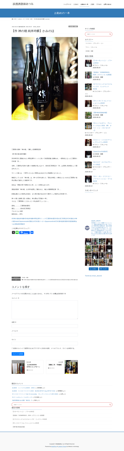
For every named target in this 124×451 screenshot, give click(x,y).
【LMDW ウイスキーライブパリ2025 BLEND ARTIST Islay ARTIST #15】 (34, 391)
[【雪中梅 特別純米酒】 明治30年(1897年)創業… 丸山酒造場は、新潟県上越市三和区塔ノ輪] (88, 248)
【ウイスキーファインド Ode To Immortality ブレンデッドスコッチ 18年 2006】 (35, 394)
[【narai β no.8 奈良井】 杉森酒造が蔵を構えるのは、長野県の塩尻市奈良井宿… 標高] (109, 248)
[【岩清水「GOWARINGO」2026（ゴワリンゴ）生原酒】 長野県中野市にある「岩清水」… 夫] (95, 241)
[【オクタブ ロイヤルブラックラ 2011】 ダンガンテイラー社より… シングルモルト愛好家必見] (88, 255)
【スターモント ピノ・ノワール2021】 (23, 411)
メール (15, 331)
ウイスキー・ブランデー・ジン (94, 43)
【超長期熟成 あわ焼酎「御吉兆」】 (22, 400)
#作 (25, 218)
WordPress (54, 446)
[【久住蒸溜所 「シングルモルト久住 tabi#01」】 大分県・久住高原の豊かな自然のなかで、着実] (109, 262)
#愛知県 (17, 224)
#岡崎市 (22, 224)
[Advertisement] (45, 134)
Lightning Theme (62, 446)
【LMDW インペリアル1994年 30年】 (23, 388)
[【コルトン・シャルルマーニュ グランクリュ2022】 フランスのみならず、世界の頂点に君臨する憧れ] (102, 248)
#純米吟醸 (29, 218)
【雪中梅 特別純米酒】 (18, 427)
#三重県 (48, 218)
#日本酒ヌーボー (39, 221)
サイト (14, 339)
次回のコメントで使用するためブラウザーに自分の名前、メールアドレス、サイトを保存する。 (44, 348)
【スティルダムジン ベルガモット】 (22, 397)
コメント (15, 298)
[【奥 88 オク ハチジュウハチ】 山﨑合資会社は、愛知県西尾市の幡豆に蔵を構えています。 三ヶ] (95, 262)
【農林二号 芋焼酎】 (55, 365)
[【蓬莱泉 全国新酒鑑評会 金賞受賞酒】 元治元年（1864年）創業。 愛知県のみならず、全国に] (102, 255)
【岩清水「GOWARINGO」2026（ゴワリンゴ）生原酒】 (28, 415)
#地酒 (62, 221)
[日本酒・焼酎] (71, 367)
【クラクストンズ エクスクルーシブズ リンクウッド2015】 (29, 419)
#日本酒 (57, 221)
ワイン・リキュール (91, 47)
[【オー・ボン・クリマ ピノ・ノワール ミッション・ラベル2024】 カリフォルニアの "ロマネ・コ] (95, 255)
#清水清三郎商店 (61, 218)
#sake (16, 221)
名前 (14, 322)
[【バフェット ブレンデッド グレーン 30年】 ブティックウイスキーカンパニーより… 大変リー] (109, 255)
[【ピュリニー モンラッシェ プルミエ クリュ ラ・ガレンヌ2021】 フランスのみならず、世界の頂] (88, 262)
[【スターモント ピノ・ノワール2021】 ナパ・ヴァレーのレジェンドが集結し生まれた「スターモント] (88, 241)
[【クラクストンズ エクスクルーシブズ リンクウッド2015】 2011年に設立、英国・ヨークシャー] (102, 241)
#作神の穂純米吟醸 (18, 218)
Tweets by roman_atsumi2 (93, 276)
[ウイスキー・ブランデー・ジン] (18, 367)
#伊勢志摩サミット (39, 218)
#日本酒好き (71, 218)
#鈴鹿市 (53, 218)
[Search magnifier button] (110, 34)
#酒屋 (65, 221)
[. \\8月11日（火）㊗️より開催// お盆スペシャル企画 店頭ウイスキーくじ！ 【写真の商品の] (102, 262)
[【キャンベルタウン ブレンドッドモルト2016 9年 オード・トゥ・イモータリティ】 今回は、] (95, 248)
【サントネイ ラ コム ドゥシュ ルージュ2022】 (25, 423)
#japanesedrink (50, 221)
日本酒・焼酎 (73, 26)
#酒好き (31, 221)
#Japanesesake (23, 221)
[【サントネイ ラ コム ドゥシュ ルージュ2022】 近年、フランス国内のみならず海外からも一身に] (109, 241)
